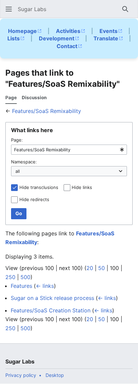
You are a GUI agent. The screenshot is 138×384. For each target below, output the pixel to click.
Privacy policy (20, 375)
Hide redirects (34, 199)
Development (56, 38)
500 (25, 277)
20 (89, 268)
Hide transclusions (38, 187)
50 (101, 268)
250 (10, 277)
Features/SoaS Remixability (46, 111)
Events (108, 31)
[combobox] (69, 150)
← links (45, 285)
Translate (105, 38)
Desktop (55, 375)
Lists (13, 38)
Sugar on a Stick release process (52, 298)
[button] (8, 9)
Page (11, 97)
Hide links (82, 187)
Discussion (34, 97)
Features (21, 285)
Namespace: (24, 161)
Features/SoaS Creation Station (50, 310)
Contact (67, 46)
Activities (68, 31)
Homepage (22, 31)
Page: (17, 140)
